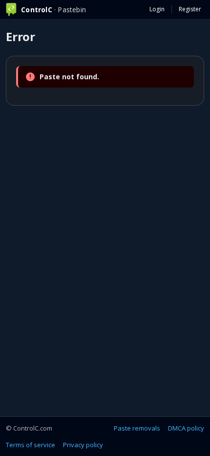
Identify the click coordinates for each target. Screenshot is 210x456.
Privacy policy (83, 444)
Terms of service (30, 444)
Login (157, 9)
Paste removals (137, 428)
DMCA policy (186, 428)
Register (190, 9)
